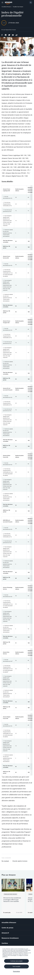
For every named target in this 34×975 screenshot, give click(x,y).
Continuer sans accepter (16, 961)
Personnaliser (16, 971)
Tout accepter (16, 966)
